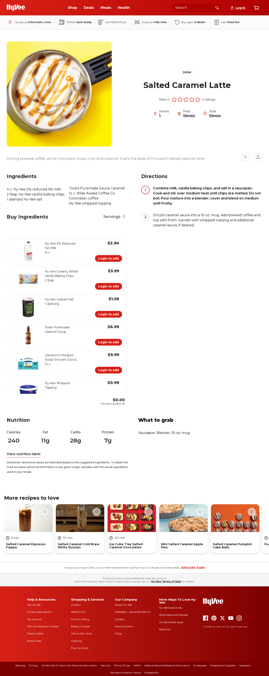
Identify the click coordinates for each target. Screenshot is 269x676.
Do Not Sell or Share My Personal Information (69, 665)
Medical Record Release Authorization (167, 665)
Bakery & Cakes (80, 626)
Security (106, 665)
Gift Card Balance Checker (43, 626)
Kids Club (164, 629)
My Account (34, 619)
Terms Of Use (122, 665)
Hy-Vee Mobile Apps (171, 622)
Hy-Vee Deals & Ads (170, 607)
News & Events (124, 626)
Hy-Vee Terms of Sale (166, 581)
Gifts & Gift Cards (81, 633)
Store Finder (34, 640)
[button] (174, 99)
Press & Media (35, 633)
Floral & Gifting (80, 619)
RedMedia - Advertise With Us (132, 611)
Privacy (33, 665)
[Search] (217, 7)
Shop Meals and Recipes (173, 614)
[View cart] (256, 8)
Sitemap (20, 665)
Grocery (76, 604)
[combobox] (197, 7)
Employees (200, 665)
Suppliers (244, 665)
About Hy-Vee (123, 604)
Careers (119, 619)
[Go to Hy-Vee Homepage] (16, 7)
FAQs (118, 633)
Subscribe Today (193, 567)
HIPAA (137, 665)
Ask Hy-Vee (34, 604)
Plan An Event (80, 648)
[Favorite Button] (245, 157)
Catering (76, 640)
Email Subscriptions (39, 611)
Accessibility (151, 672)
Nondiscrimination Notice (125, 672)
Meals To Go (78, 611)
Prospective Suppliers (223, 665)
